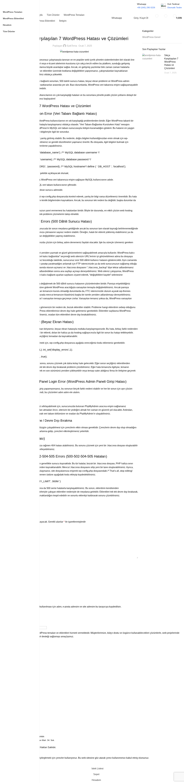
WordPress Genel (74, 31)
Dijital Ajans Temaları (20, 649)
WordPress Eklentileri (20, 644)
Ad (13, 563)
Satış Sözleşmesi (18, 702)
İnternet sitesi (17, 589)
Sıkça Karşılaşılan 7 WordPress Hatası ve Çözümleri (171, 61)
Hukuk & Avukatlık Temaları (23, 664)
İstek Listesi (16, 726)
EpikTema (72, 46)
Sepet (13, 711)
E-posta (15, 576)
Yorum (15, 528)
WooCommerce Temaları (22, 659)
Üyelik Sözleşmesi (19, 697)
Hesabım (15, 716)
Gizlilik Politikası (18, 692)
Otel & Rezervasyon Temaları (24, 669)
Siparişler (15, 721)
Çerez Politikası (18, 688)
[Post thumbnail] (152, 64)
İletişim (14, 678)
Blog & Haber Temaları (21, 654)
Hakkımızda (16, 683)
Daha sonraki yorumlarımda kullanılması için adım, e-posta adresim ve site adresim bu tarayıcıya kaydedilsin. (66, 606)
